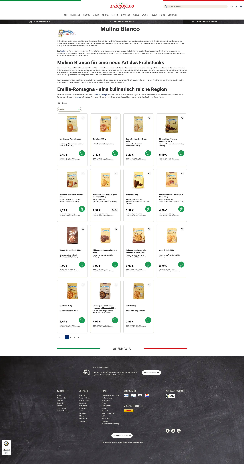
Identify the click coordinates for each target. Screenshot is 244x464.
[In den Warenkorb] (82, 153)
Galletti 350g (131, 306)
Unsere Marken (62, 411)
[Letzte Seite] (78, 337)
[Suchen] (166, 6)
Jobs (81, 411)
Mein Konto (106, 400)
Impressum (105, 421)
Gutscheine (83, 406)
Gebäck (62, 51)
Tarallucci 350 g (99, 139)
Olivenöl (60, 400)
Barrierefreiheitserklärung (110, 424)
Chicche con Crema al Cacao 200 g (105, 251)
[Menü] (9, 441)
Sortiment (61, 390)
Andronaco (83, 390)
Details (114, 210)
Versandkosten (76, 159)
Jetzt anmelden (150, 373)
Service (104, 390)
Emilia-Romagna (102, 95)
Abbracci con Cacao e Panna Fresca (71, 196)
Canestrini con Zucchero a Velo (136, 140)
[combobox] (198, 6)
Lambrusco (78, 97)
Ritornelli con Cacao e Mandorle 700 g (168, 140)
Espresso (60, 406)
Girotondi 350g (66, 306)
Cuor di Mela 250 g (166, 250)
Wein (59, 395)
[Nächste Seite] (74, 337)
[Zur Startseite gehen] (122, 6)
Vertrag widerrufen (120, 435)
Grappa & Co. (61, 398)
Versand (104, 403)
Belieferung (83, 418)
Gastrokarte (83, 421)
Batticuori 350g (132, 195)
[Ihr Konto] (236, 6)
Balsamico (60, 403)
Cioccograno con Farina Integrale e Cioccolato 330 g (104, 307)
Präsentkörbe (83, 403)
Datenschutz (106, 418)
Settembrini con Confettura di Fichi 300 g (171, 196)
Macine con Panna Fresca (70, 139)
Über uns (82, 395)
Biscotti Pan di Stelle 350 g (70, 250)
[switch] (6, 453)
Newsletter (105, 411)
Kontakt (104, 408)
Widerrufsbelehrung (108, 413)
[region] (122, 22)
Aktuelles (82, 413)
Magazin (82, 416)
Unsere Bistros (84, 400)
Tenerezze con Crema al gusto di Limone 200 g (105, 196)
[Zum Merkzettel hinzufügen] (83, 118)
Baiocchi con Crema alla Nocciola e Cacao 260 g (136, 251)
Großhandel (83, 408)
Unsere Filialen (84, 398)
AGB (103, 416)
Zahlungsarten (107, 406)
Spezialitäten (61, 408)
